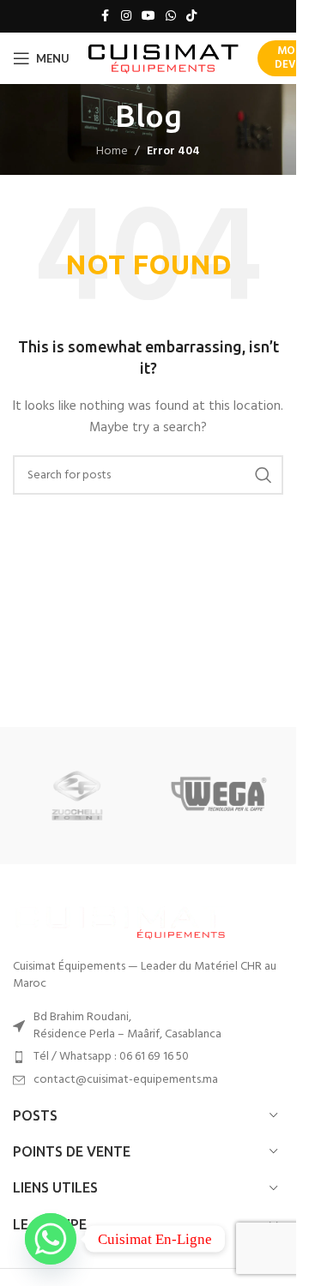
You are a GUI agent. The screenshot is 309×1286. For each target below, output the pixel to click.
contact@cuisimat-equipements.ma (125, 1080)
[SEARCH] (263, 475)
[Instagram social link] (126, 16)
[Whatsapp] (50, 1239)
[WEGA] (219, 795)
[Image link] (120, 920)
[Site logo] (163, 59)
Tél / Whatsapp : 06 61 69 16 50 (111, 1057)
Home (112, 151)
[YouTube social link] (148, 16)
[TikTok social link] (191, 16)
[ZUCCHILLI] (77, 795)
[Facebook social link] (105, 16)
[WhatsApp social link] (171, 16)
